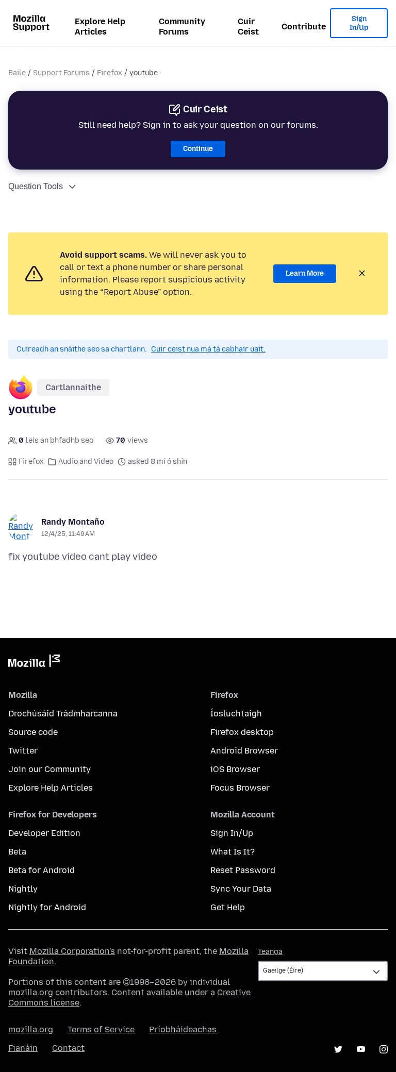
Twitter (23, 751)
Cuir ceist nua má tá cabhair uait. (208, 349)
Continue (198, 148)
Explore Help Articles (100, 26)
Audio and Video (85, 461)
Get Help (227, 907)
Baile (17, 73)
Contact (68, 1048)
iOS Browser (235, 769)
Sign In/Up (359, 23)
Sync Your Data (240, 889)
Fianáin (23, 1048)
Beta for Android (41, 870)
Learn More (305, 273)
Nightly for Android (47, 907)
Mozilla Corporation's (72, 951)
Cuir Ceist (248, 26)
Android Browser (244, 751)
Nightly (23, 889)
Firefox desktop (242, 732)
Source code (33, 732)
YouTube (361, 1049)
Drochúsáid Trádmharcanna (63, 713)
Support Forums (61, 73)
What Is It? (232, 852)
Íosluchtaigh (236, 713)
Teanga (270, 951)
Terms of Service (101, 1029)
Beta (17, 852)
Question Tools (35, 186)
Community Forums (182, 26)
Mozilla (34, 663)
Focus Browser (240, 788)
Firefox (109, 73)
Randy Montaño (73, 522)
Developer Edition (44, 833)
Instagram (384, 1049)
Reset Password (242, 870)
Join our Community (49, 769)
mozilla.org (30, 1029)
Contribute (304, 26)
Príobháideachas (183, 1029)
